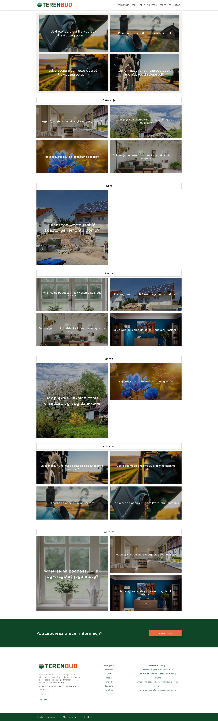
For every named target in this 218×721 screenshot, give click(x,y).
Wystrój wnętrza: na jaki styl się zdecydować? (72, 121)
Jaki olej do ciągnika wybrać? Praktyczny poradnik (73, 33)
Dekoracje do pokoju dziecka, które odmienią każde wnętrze (146, 157)
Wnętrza (152, 5)
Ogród (162, 5)
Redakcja (44, 693)
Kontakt (43, 699)
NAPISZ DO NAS (165, 633)
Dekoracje (123, 5)
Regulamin (88, 717)
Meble (142, 5)
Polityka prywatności (45, 717)
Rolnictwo (174, 5)
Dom (134, 5)
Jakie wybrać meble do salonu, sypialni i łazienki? (145, 329)
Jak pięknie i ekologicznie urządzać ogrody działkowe (146, 121)
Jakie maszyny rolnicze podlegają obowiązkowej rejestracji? (144, 72)
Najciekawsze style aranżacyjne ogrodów (72, 156)
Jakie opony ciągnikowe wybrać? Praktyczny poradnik (73, 72)
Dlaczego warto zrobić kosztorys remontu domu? (72, 227)
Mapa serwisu (69, 717)
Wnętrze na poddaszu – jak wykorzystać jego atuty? (72, 294)
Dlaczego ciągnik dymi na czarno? (144, 33)
